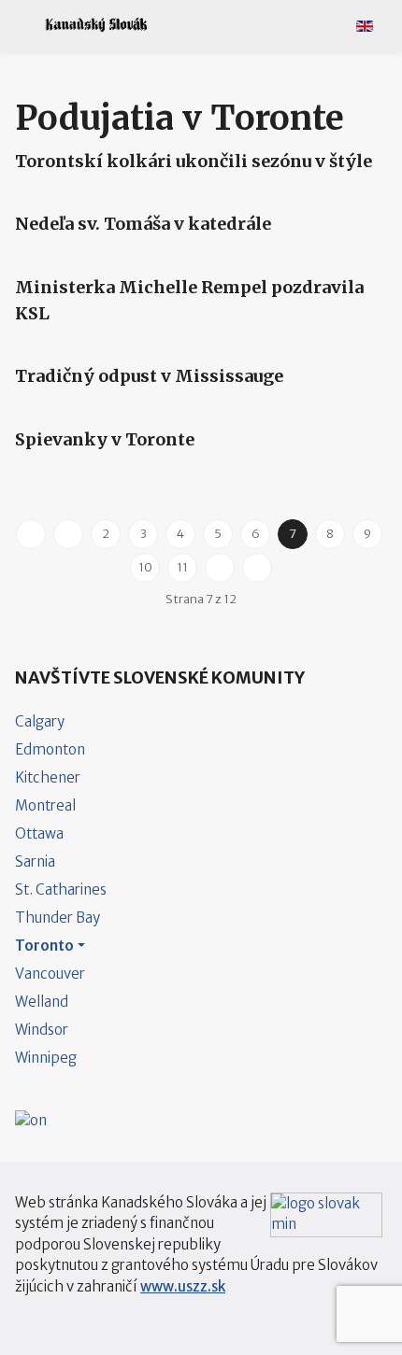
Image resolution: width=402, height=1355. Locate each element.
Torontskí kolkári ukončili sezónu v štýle (193, 161)
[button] (21, 25)
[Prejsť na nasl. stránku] (220, 568)
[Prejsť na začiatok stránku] (31, 534)
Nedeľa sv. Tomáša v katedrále (143, 223)
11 (182, 567)
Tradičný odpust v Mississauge (149, 376)
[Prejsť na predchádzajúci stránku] (68, 534)
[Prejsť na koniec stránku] (257, 568)
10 (145, 567)
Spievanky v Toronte (104, 439)
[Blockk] (96, 25)
